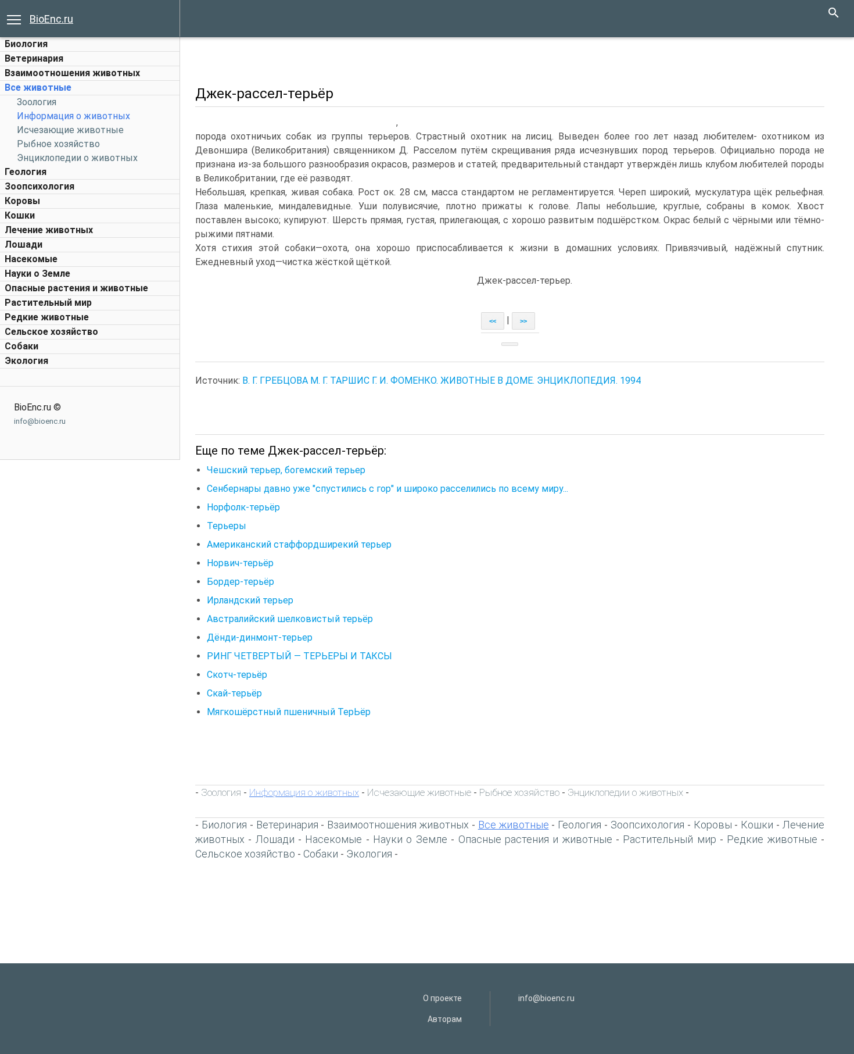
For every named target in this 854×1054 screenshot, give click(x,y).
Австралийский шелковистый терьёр (290, 618)
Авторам (445, 1019)
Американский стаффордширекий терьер (299, 544)
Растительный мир (48, 302)
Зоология (36, 102)
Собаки (21, 346)
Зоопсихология (39, 186)
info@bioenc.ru (40, 421)
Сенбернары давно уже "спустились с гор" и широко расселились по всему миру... (387, 488)
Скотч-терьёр (237, 674)
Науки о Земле (37, 273)
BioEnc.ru (51, 19)
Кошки (20, 215)
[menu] (14, 19)
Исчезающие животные (70, 129)
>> (523, 320)
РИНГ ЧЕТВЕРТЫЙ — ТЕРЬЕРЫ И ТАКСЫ (299, 656)
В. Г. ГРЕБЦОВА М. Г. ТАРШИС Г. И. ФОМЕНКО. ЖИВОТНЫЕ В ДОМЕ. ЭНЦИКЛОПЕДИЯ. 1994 (441, 380)
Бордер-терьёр (240, 581)
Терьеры (226, 525)
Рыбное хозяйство (58, 143)
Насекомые (31, 259)
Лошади (23, 244)
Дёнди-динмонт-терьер (260, 637)
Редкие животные (47, 317)
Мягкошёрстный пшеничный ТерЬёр (289, 711)
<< (492, 320)
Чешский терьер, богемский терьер (286, 470)
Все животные (38, 87)
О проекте (442, 998)
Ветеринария (34, 58)
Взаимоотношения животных (72, 72)
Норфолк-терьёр (243, 507)
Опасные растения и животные (76, 288)
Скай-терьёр (234, 693)
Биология (26, 43)
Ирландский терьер (250, 600)
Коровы (22, 200)
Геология (25, 171)
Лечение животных (49, 229)
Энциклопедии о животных (77, 157)
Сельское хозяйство (51, 331)
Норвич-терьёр (240, 563)
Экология (26, 360)
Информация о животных (73, 116)
